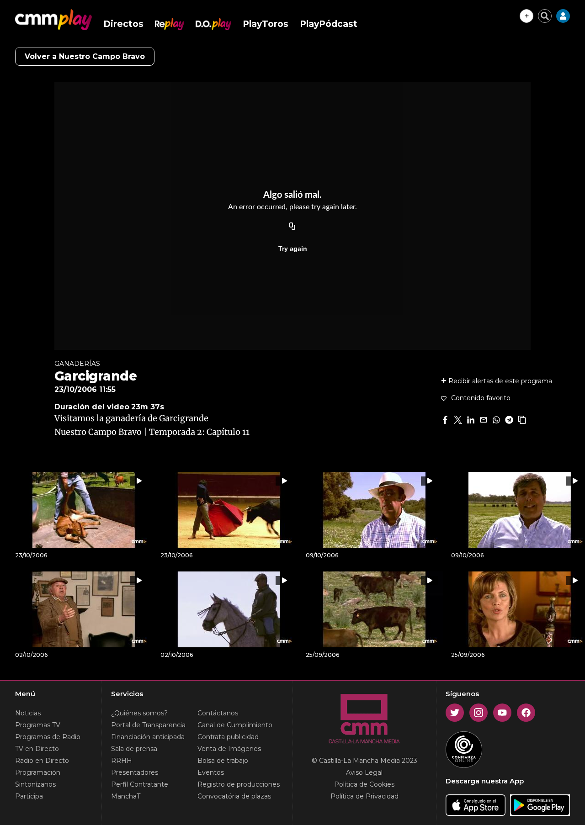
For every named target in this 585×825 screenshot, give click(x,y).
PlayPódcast (328, 24)
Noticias (28, 713)
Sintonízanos (35, 784)
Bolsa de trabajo (222, 760)
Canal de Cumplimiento (234, 725)
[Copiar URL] (292, 226)
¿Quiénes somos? (139, 713)
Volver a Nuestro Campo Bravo (85, 56)
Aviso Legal (364, 772)
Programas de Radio (47, 737)
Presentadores (134, 772)
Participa (29, 796)
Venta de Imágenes (229, 749)
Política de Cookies (364, 784)
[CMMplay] (53, 19)
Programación (37, 772)
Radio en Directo (42, 760)
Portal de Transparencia (148, 725)
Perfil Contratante (139, 784)
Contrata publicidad (228, 737)
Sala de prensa (134, 749)
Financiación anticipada (148, 737)
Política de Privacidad (364, 796)
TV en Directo (37, 749)
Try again (292, 248)
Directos (123, 24)
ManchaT (125, 796)
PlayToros (265, 24)
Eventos (210, 772)
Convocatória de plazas (234, 796)
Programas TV (37, 725)
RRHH (121, 760)
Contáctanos (217, 713)
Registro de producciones (238, 784)
